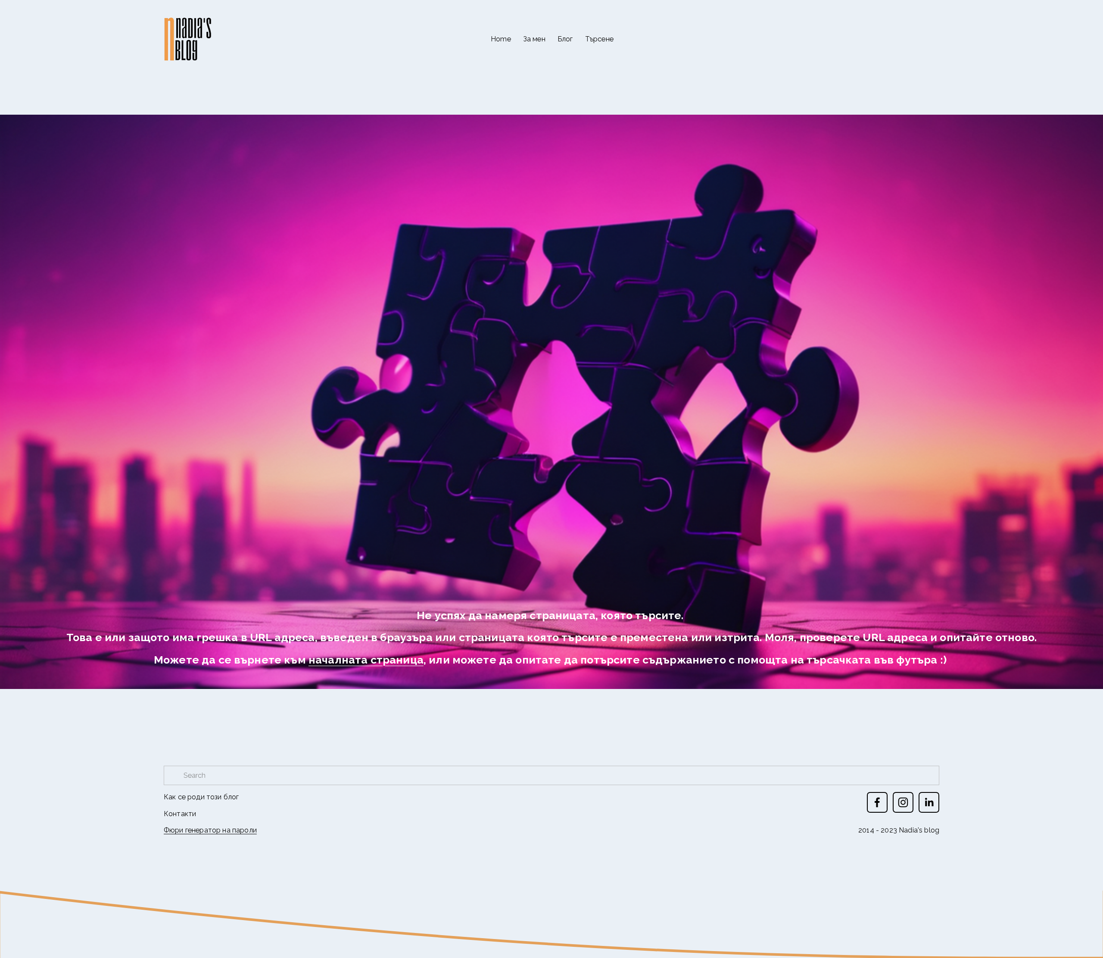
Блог (565, 39)
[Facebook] (877, 802)
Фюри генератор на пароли (210, 830)
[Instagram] (903, 802)
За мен (534, 39)
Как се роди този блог (201, 797)
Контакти (180, 814)
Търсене (599, 39)
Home (501, 39)
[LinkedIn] (929, 802)
